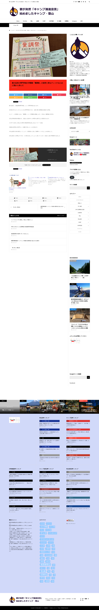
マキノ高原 (42, 545)
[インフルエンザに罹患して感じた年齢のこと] (38, 182)
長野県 (47, 581)
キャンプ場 (52, 526)
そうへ (29, 543)
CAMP (44, 21)
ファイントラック (47, 539)
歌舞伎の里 (48, 561)
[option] (10, 407)
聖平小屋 (43, 577)
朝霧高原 (42, 561)
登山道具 (80, 219)
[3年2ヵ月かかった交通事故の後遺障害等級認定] (18, 182)
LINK (81, 21)
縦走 (50, 574)
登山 (32, 21)
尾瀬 (56, 555)
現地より (80, 203)
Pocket (20, 101)
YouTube (25, 21)
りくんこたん (49, 523)
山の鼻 (48, 558)
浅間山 (79, 196)
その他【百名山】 (80, 200)
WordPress (79, 228)
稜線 (53, 571)
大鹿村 (42, 555)
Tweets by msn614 (74, 164)
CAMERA (80, 212)
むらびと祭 (42, 523)
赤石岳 (42, 581)
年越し (53, 558)
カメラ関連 (44, 526)
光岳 (53, 545)
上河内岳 (48, 545)
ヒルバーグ (42, 536)
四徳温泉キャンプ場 (45, 551)
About (17, 21)
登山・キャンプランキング (70, 523)
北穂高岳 (48, 548)
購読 (72, 177)
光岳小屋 (42, 548)
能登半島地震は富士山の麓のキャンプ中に (18, 522)
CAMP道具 (51, 21)
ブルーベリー (51, 542)
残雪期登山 (46, 564)
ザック (42, 530)
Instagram (74, 21)
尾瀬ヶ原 (43, 558)
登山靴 (43, 571)
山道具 (37, 21)
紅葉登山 (44, 574)
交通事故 (66, 21)
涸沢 (54, 564)
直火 (49, 571)
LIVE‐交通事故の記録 (79, 209)
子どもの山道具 (49, 555)
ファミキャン (43, 542)
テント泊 (48, 530)
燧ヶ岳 (53, 568)
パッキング (53, 533)
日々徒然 (80, 206)
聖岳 (54, 574)
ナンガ (43, 533)
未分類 (79, 231)
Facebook (72, 383)
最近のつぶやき (60, 215)
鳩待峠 (53, 581)
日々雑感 (59, 21)
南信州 (54, 548)
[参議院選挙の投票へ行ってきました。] (57, 181)
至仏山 (48, 577)
